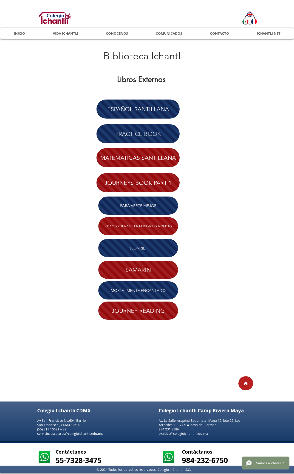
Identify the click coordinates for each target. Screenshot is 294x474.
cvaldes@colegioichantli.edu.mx (183, 433)
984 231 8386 (169, 429)
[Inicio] (245, 383)
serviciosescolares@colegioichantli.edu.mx (70, 433)
